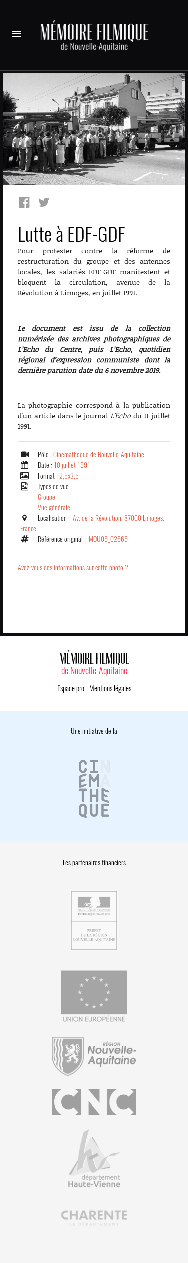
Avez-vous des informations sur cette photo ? (73, 567)
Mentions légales (110, 688)
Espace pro (70, 688)
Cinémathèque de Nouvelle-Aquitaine (98, 454)
